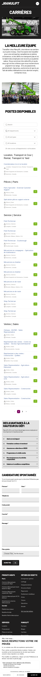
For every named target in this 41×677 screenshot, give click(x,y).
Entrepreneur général (27, 578)
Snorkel (4, 606)
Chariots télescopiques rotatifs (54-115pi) (8, 592)
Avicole (23, 606)
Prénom (5, 486)
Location (4, 626)
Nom (23, 486)
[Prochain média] (36, 91)
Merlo (3, 579)
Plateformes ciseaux (8, 609)
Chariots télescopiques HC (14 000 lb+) (10, 597)
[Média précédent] (4, 91)
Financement (6, 629)
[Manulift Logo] (10, 3)
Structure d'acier (26, 588)
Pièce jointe (6, 549)
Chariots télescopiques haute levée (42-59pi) (10, 587)
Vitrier (23, 597)
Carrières (23, 632)
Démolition (24, 603)
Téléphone (5, 496)
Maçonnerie (24, 591)
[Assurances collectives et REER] (37, 448)
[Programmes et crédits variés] (37, 453)
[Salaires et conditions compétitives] (37, 464)
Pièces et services (7, 632)
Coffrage (23, 582)
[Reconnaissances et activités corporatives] (37, 458)
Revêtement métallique (28, 594)
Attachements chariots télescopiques (8, 601)
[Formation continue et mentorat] (37, 443)
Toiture (23, 600)
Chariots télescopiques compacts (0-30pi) (8, 583)
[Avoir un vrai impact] (37, 439)
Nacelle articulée (6, 612)
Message (5, 523)
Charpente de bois (26, 585)
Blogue (23, 629)
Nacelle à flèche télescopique (10, 615)
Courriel (5, 514)
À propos (23, 626)
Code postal (6, 505)
